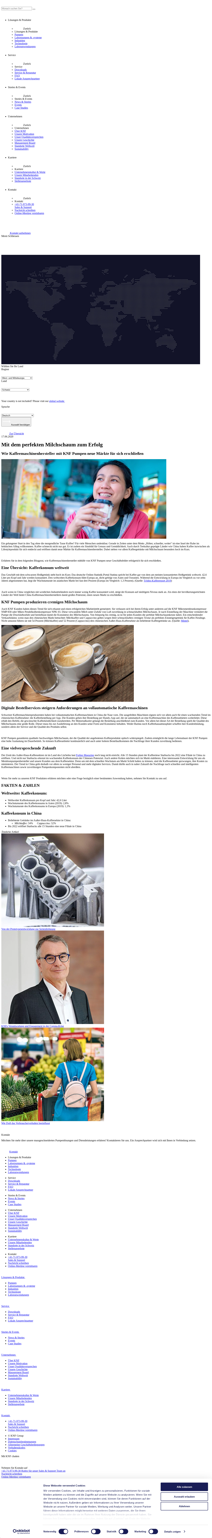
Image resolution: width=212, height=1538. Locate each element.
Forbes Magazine (85, 755)
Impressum (13, 1438)
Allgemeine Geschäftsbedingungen (26, 1444)
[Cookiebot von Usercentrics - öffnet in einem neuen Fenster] (21, 1531)
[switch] (96, 1531)
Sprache (5, 406)
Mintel (184, 620)
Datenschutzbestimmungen (22, 1441)
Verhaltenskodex (16, 1447)
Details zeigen (172, 1531)
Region (5, 369)
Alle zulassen (184, 1486)
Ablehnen (184, 1506)
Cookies (12, 1450)
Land (4, 381)
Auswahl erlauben (184, 1496)
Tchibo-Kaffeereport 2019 (157, 580)
